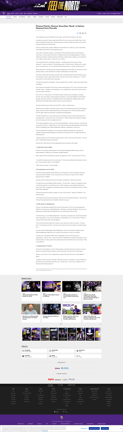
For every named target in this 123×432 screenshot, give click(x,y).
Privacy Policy (21, 423)
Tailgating (66, 405)
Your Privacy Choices (78, 423)
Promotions (109, 403)
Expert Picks (27, 399)
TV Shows (40, 401)
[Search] (97, 13)
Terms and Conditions (65, 423)
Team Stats (13, 399)
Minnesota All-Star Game (94, 397)
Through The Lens (53, 393)
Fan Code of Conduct (67, 395)
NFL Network (41, 399)
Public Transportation (67, 401)
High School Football (108, 397)
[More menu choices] (39, 13)
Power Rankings (26, 401)
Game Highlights (40, 397)
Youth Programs (109, 399)
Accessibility (30, 423)
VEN (40, 393)
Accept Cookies (105, 428)
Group (80, 395)
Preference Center (101, 423)
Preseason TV (40, 403)
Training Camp (94, 395)
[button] (60, 324)
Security (66, 403)
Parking (67, 397)
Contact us (39, 423)
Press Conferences (40, 395)
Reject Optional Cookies (94, 428)
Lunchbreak (27, 395)
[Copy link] (85, 33)
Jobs (47, 423)
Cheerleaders (53, 397)
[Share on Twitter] (80, 33)
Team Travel (54, 401)
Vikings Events (94, 393)
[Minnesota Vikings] (61, 417)
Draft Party (94, 399)
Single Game (80, 393)
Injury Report (13, 395)
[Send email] (83, 33)
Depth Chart (13, 393)
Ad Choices (54, 423)
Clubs (80, 403)
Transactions (13, 397)
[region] (61, 428)
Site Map (108, 405)
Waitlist (80, 397)
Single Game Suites (80, 401)
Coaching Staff (13, 401)
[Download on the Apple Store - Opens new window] (57, 412)
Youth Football (108, 395)
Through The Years (53, 399)
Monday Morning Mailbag (26, 393)
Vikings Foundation (108, 393)
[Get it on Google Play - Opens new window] (65, 412)
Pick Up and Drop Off (66, 399)
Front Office (13, 403)
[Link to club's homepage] (3, 13)
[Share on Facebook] (78, 33)
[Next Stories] (99, 334)
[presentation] (100, 324)
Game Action (53, 395)
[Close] (121, 428)
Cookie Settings (90, 423)
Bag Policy (67, 393)
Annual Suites (80, 399)
